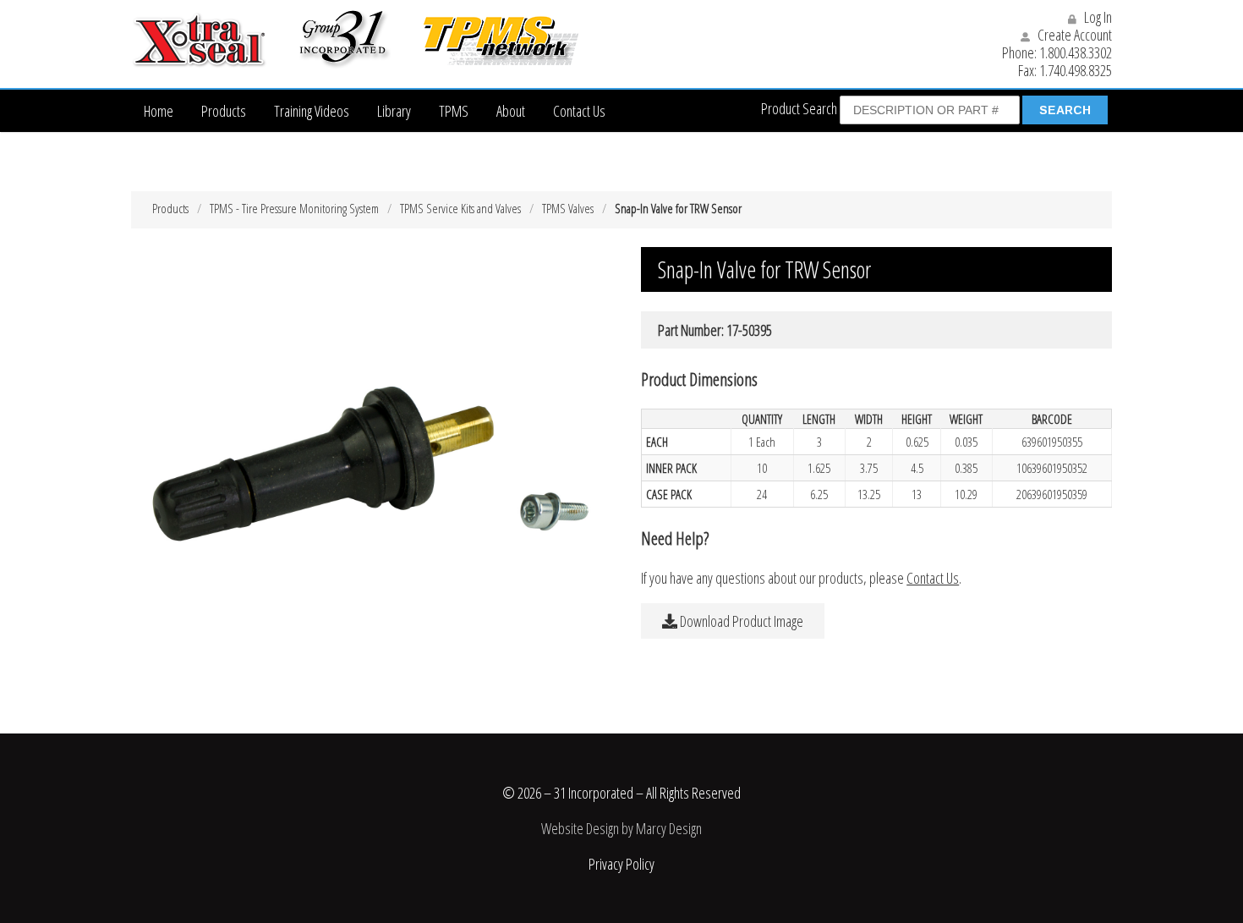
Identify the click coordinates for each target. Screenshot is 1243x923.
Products (223, 111)
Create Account (1073, 35)
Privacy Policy (621, 864)
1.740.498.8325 (1075, 70)
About (510, 111)
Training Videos (311, 111)
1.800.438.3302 (1075, 52)
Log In (1096, 17)
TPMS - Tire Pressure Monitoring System (294, 208)
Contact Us (579, 111)
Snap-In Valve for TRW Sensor (678, 208)
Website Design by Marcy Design (621, 828)
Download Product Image (740, 621)
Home (158, 111)
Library (394, 111)
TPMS (453, 111)
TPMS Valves (568, 208)
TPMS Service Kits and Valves (460, 208)
